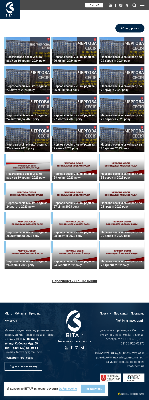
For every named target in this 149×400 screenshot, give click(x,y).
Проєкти (105, 313)
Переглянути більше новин (74, 281)
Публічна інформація (130, 320)
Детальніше (27, 50)
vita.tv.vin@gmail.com (28, 352)
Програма (137, 313)
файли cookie (68, 388)
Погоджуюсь (93, 389)
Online (94, 5)
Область (21, 313)
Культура (11, 320)
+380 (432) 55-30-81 (24, 348)
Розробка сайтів (137, 394)
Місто (8, 313)
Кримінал (35, 313)
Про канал (121, 313)
